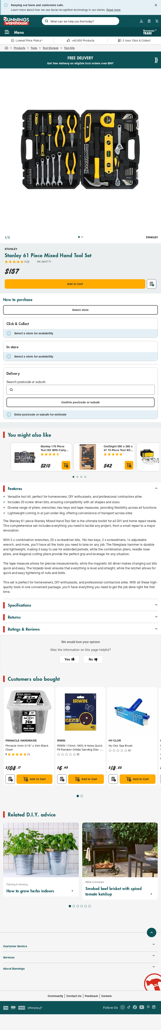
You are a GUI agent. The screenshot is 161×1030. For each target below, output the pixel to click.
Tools (34, 48)
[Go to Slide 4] (85, 477)
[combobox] (80, 21)
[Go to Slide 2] (82, 237)
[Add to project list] (151, 284)
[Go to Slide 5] (85, 906)
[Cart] (157, 21)
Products (19, 48)
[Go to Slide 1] (79, 237)
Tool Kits (69, 48)
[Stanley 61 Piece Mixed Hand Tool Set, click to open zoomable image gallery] (80, 149)
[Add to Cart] (66, 465)
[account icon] (141, 21)
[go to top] (151, 932)
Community (55, 996)
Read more (113, 9)
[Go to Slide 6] (89, 906)
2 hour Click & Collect (136, 40)
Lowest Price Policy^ (29, 40)
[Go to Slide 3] (81, 477)
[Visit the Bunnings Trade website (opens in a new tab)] (149, 32)
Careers (106, 996)
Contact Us (73, 996)
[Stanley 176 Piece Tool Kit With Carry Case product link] (25, 457)
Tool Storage (51, 48)
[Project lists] (149, 21)
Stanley (11, 249)
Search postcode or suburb (25, 382)
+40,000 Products (83, 40)
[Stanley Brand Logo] (152, 237)
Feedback (91, 996)
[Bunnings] (16, 24)
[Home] (6, 48)
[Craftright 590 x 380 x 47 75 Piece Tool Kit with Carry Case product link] (88, 457)
